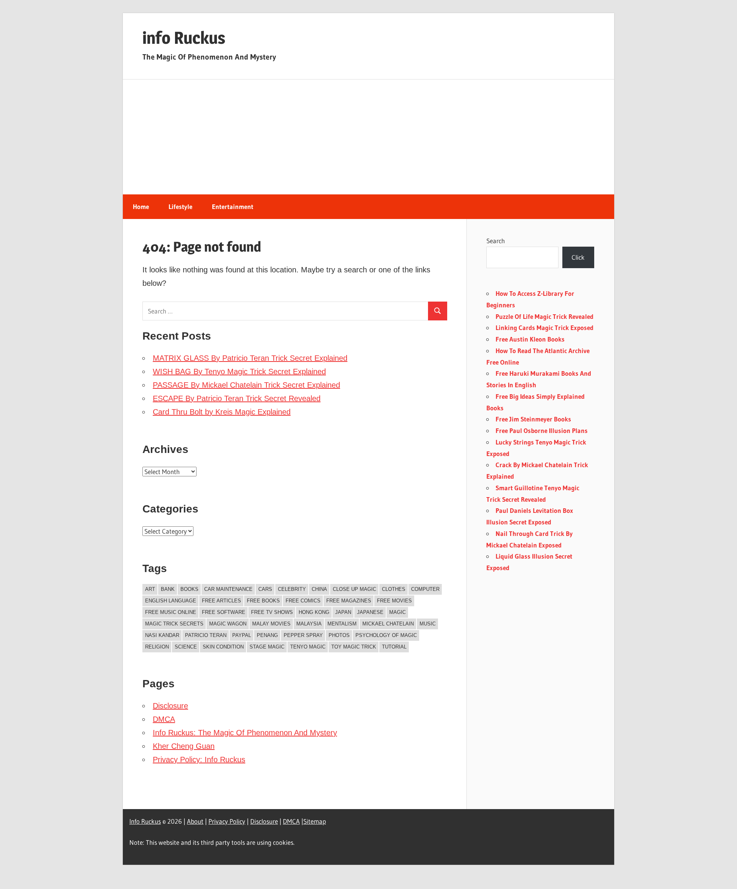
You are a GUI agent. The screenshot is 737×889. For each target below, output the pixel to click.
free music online (170, 612)
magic (397, 612)
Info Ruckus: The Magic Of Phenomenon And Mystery (245, 732)
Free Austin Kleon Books (530, 339)
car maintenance (228, 589)
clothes (393, 589)
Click (578, 257)
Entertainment (232, 206)
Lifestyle (180, 206)
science (186, 647)
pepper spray (303, 635)
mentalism (342, 624)
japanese (370, 612)
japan (343, 612)
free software (223, 612)
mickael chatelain (388, 624)
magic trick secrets (174, 624)
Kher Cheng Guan (184, 746)
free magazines (348, 601)
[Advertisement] (368, 137)
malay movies (271, 624)
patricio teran (205, 635)
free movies (394, 601)
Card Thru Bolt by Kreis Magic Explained (222, 412)
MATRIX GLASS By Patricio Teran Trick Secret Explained (250, 358)
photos (339, 635)
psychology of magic (386, 635)
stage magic (267, 647)
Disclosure (170, 706)
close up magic (354, 589)
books (189, 589)
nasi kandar (162, 635)
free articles (221, 601)
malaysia (309, 624)
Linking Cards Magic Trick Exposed (544, 327)
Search (495, 241)
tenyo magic (308, 647)
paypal (241, 635)
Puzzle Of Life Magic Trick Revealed (544, 316)
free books (263, 601)
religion (157, 647)
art (150, 589)
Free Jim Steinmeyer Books (533, 419)
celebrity (292, 589)
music (428, 624)
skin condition (223, 647)
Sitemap (314, 821)
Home (141, 206)
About (195, 821)
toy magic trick (353, 647)
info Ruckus (183, 37)
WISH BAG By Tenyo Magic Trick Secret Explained (239, 371)
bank (168, 589)
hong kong (314, 612)
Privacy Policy (226, 821)
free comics (303, 601)
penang (267, 635)
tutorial (394, 647)
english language (170, 601)
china (319, 589)
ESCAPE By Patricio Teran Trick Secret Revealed (237, 398)
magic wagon (227, 624)
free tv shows (272, 612)
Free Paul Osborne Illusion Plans (542, 430)
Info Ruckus (145, 821)
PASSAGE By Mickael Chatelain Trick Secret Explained (246, 385)
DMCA (164, 719)
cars (265, 589)
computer (425, 589)
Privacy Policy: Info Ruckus (199, 759)
